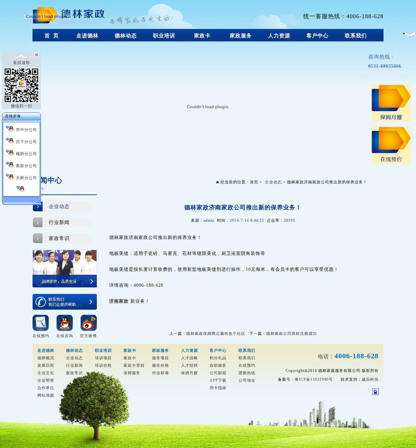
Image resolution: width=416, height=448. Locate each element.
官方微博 (88, 336)
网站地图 (45, 395)
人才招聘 (189, 365)
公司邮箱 (218, 373)
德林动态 (126, 35)
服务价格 (160, 365)
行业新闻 (59, 222)
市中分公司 (25, 129)
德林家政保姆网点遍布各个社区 (215, 333)
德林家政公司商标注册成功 (291, 333)
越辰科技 (370, 379)
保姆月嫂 (189, 373)
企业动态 (59, 206)
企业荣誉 (45, 380)
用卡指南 (218, 388)
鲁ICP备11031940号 (314, 379)
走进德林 (87, 35)
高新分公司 (25, 166)
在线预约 (40, 336)
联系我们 (356, 35)
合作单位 (45, 388)
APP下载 (218, 380)
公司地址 (247, 380)
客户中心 (317, 35)
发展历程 (45, 365)
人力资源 (279, 35)
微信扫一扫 (21, 106)
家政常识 (59, 238)
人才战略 (189, 358)
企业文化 (45, 373)
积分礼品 (218, 358)
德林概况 (45, 358)
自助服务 (218, 365)
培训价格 (103, 365)
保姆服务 (132, 373)
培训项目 (103, 358)
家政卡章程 (134, 365)
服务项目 (160, 358)
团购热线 (247, 373)
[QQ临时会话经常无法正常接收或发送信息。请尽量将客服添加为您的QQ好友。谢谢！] (21, 189)
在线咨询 (64, 336)
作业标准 (160, 373)
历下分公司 (25, 141)
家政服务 (241, 35)
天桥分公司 (25, 178)
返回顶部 (21, 62)
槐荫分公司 (25, 154)
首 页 (52, 35)
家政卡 (202, 35)
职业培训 (164, 35)
